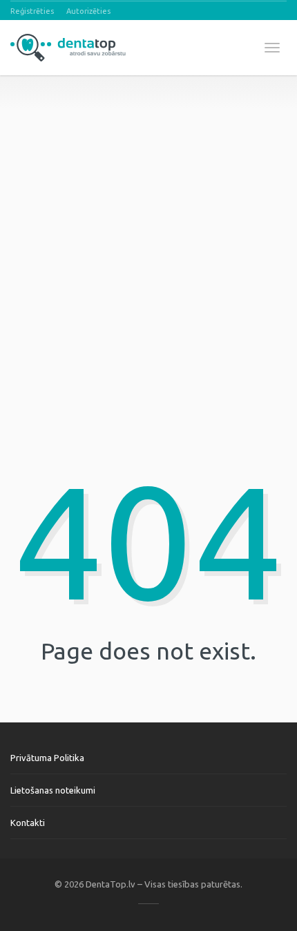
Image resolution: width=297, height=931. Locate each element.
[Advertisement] (148, 223)
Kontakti (27, 822)
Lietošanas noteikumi (52, 790)
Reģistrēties (32, 11)
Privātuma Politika (47, 757)
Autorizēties (88, 11)
